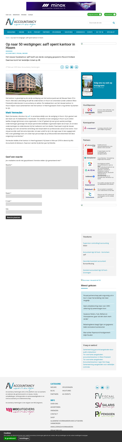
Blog (53, 391)
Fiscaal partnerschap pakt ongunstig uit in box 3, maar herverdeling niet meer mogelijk (98, 297)
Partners (54, 394)
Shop (53, 417)
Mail (102, 388)
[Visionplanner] (90, 152)
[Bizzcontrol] (90, 177)
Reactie (9, 165)
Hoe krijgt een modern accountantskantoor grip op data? (105, 158)
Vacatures (66, 391)
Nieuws (25, 53)
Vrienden (54, 411)
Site (7, 209)
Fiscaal (19, 53)
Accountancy (11, 53)
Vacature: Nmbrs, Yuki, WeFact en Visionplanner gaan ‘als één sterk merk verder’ (97, 316)
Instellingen (24, 438)
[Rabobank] (90, 183)
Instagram (108, 388)
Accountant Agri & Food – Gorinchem (96, 243)
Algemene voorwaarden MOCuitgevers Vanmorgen (67, 422)
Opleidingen (67, 387)
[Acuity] (90, 158)
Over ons (54, 404)
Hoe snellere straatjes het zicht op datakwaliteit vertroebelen (106, 177)
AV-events (66, 394)
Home (8, 38)
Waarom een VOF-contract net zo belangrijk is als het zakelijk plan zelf (106, 190)
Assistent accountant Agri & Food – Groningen (95, 262)
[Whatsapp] (62, 67)
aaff (28, 116)
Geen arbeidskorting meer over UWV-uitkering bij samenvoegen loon (96, 307)
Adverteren (55, 407)
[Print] (76, 67)
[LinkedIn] (67, 67)
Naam (8, 193)
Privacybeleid (56, 430)
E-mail (8, 201)
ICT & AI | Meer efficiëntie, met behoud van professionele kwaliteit (106, 111)
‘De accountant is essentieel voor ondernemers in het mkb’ (106, 183)
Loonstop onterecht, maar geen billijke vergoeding (105, 128)
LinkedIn (97, 388)
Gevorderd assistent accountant (94, 252)
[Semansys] (90, 196)
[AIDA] (90, 165)
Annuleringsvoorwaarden (62, 427)
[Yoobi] (90, 146)
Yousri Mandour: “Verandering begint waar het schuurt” (106, 152)
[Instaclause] (90, 190)
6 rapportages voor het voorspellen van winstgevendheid (104, 146)
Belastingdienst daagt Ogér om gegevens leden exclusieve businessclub (98, 325)
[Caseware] (90, 111)
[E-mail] (71, 67)
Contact (54, 414)
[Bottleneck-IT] (90, 171)
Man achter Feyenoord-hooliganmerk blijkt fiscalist (96, 334)
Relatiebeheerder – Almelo (92, 273)
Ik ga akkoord (10, 438)
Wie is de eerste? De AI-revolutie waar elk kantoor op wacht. (106, 171)
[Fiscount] (90, 129)
